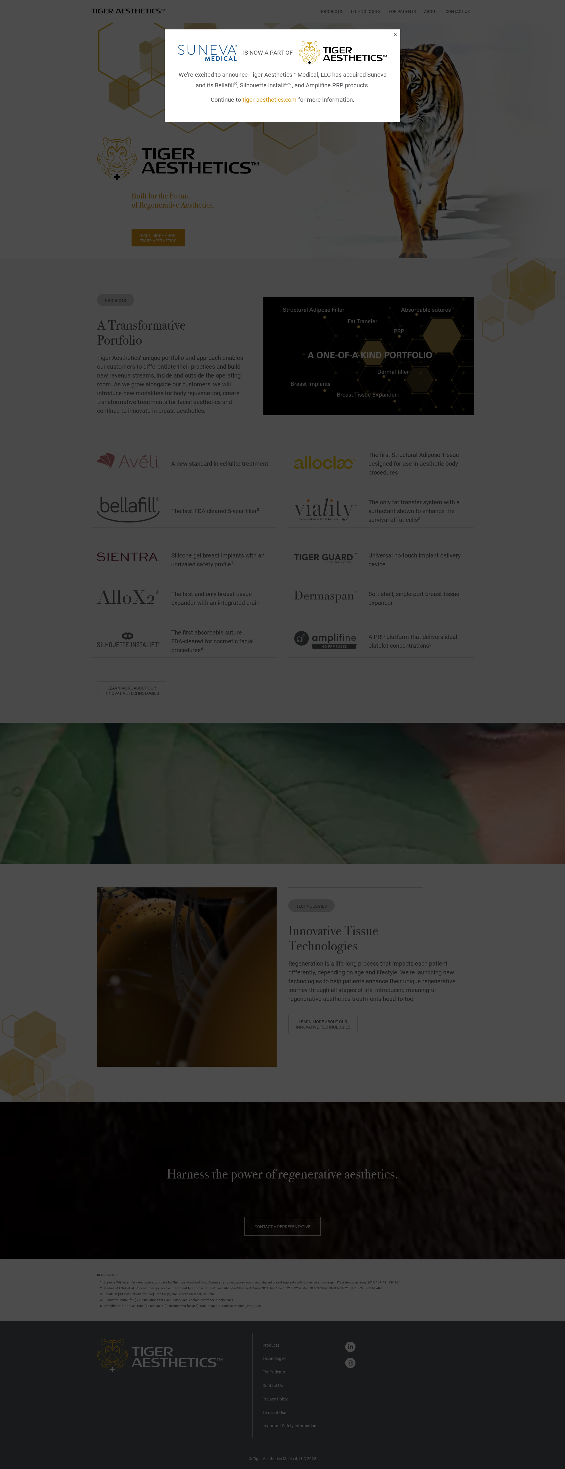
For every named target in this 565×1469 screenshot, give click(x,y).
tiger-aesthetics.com (269, 99)
